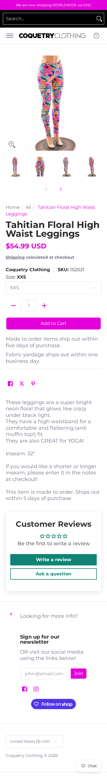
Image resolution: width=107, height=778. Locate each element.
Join (78, 673)
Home (13, 207)
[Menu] (9, 36)
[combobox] (49, 18)
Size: (16, 277)
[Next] (97, 103)
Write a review (53, 559)
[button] (96, 36)
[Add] (44, 306)
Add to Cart (53, 323)
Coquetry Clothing (28, 269)
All (28, 207)
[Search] (99, 18)
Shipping (15, 257)
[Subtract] (13, 306)
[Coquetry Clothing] (52, 35)
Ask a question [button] (53, 574)
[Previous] (9, 103)
